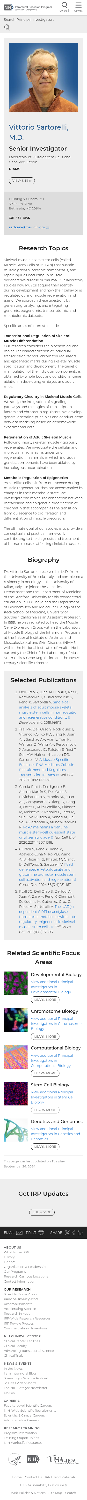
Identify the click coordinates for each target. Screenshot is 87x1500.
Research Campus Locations (26, 1276)
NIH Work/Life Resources (23, 1442)
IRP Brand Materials (60, 1477)
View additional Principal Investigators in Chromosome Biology (56, 1023)
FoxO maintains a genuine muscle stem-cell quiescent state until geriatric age (47, 832)
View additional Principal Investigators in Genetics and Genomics (55, 1134)
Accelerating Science (20, 1309)
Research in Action (18, 1313)
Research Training (22, 1428)
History (9, 1257)
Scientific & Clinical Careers (24, 1415)
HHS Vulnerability (43, 1485)
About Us (12, 1247)
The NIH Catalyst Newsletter (25, 1388)
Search (70, 1493)
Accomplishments (18, 1304)
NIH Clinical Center (22, 1336)
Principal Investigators (21, 1299)
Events (9, 1393)
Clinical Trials (13, 1355)
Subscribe (42, 1212)
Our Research (17, 1289)
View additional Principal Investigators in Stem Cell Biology (52, 1097)
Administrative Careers (21, 1420)
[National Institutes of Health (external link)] (33, 1459)
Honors (9, 1262)
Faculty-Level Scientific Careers (28, 1405)
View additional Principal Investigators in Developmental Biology (52, 987)
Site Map (55, 1493)
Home (17, 1477)
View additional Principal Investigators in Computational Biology (52, 1060)
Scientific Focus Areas (20, 1294)
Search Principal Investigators (29, 19)
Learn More (45, 999)
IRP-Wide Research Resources (27, 1318)
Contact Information (20, 1281)
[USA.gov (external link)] (62, 1459)
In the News (13, 1368)
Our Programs (15, 1271)
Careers (12, 1401)
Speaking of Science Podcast (26, 1378)
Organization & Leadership (25, 1267)
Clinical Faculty (15, 1346)
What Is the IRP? (16, 1252)
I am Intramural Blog (20, 1373)
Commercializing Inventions (26, 1328)
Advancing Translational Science (29, 1351)
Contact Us (33, 1477)
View (23, 181)
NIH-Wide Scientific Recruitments (30, 1410)
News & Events (17, 1363)
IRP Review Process (19, 1323)
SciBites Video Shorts (20, 1383)
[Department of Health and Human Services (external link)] (14, 1459)
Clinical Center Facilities (22, 1341)
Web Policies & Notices (28, 1493)
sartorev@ (29, 227)
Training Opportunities (21, 1438)
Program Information (20, 1433)
